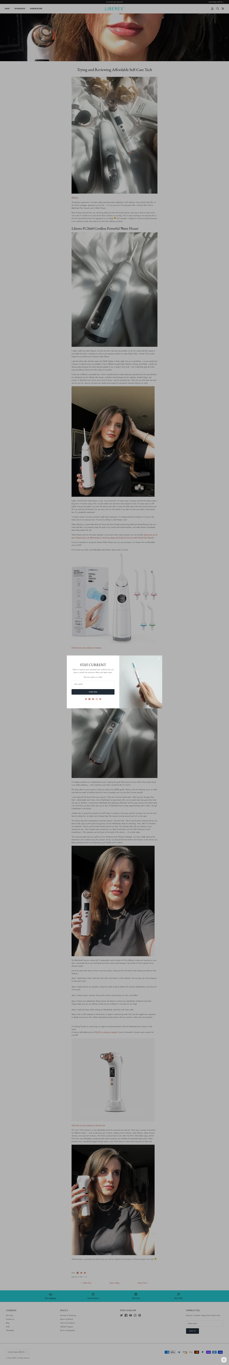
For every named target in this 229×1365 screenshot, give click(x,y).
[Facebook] (89, 699)
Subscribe (93, 692)
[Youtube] (93, 699)
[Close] (159, 658)
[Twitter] (86, 699)
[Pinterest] (100, 699)
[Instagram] (97, 699)
